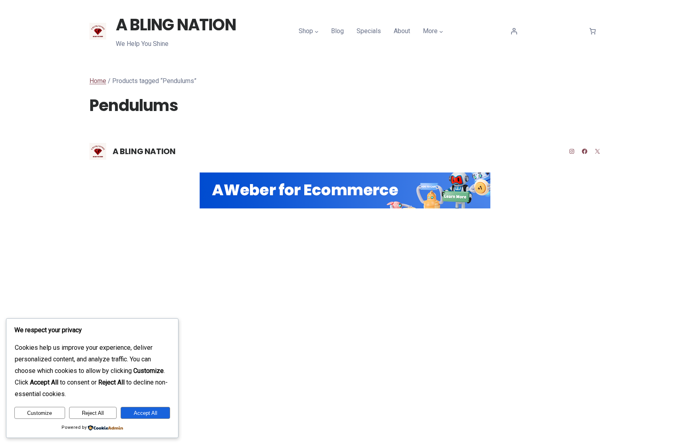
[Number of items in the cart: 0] (593, 31)
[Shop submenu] (317, 32)
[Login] (514, 31)
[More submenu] (441, 32)
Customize (39, 413)
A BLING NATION (176, 25)
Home (97, 81)
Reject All (93, 413)
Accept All (145, 413)
